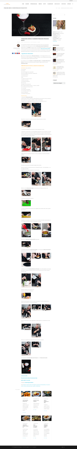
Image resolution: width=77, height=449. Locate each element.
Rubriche (40, 3)
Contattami (63, 3)
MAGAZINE (27, 3)
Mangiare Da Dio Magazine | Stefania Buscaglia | (21, 447)
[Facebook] (69, 1)
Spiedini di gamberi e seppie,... (46, 426)
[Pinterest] (72, 1)
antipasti (24, 384)
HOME (23, 3)
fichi (32, 384)
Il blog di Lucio (57, 3)
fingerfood (35, 384)
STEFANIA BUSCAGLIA (33, 3)
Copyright (69, 3)
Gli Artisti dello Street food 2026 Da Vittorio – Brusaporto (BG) (60, 67)
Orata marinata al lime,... (46, 401)
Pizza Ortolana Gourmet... (35, 426)
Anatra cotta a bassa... (36, 401)
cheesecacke (38, 386)
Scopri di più (55, 41)
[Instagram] (71, 1)
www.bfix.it (34, 447)
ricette (25, 386)
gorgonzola (39, 384)
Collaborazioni (50, 3)
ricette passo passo (29, 386)
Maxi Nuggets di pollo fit (25, 401)
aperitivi (34, 386)
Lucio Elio (25, 380)
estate (30, 384)
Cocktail (27, 384)
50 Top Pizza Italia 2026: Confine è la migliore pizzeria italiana (60, 54)
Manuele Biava (43, 384)
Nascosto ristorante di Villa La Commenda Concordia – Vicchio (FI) (61, 49)
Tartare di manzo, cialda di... (25, 426)
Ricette (44, 3)
